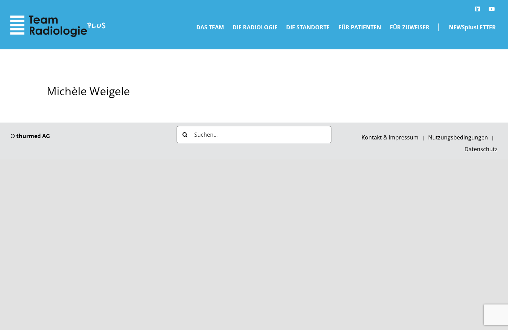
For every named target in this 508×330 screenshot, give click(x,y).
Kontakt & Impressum (389, 137)
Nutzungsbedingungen (458, 137)
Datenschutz (481, 149)
